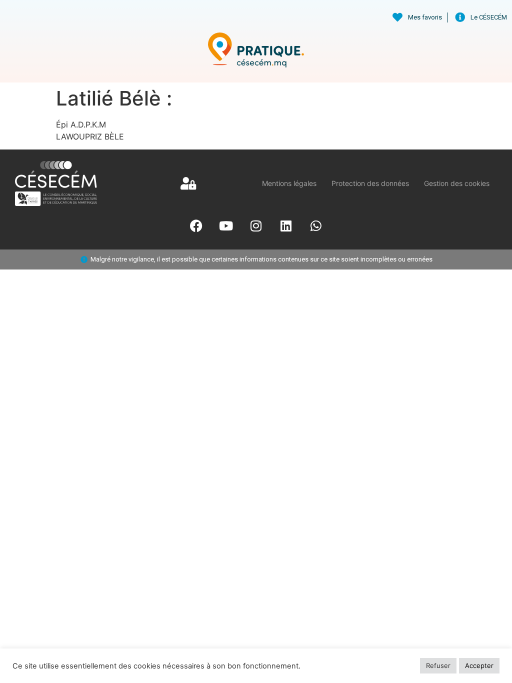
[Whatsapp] (316, 226)
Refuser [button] (438, 666)
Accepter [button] (479, 666)
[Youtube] (226, 226)
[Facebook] (196, 226)
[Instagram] (256, 226)
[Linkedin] (286, 226)
